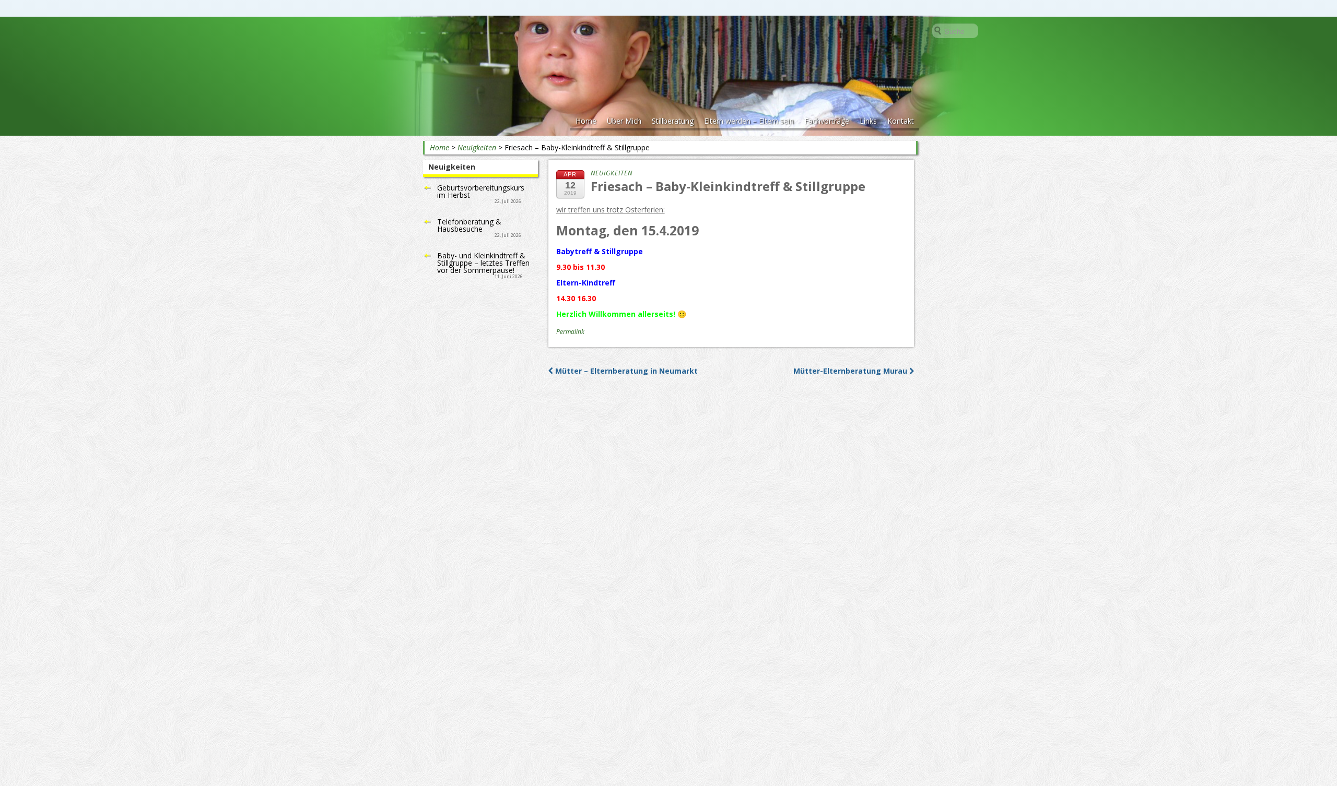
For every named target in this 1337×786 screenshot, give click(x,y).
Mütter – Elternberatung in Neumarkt (625, 371)
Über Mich (624, 121)
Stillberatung (673, 121)
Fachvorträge (826, 121)
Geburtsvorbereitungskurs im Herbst (480, 191)
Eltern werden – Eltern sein (749, 121)
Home (586, 121)
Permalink (570, 331)
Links (868, 121)
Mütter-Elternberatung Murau (851, 371)
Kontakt (900, 121)
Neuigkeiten (477, 147)
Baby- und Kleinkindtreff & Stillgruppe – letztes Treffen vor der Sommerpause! (483, 263)
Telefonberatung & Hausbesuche (469, 225)
